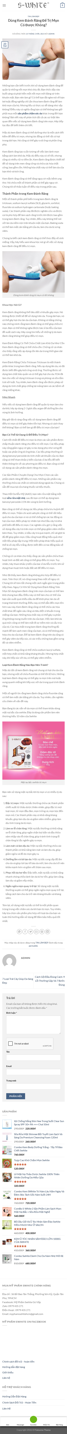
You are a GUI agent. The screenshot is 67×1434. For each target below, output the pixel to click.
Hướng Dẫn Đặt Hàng (14, 1396)
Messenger (20, 1425)
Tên (8, 1051)
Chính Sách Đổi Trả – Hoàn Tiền (19, 1402)
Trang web (11, 1080)
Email (9, 1066)
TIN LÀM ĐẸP (33, 16)
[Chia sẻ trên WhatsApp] (19, 931)
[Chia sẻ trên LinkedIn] (47, 931)
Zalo (7, 1425)
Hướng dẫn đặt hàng (13, 1366)
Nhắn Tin (46, 1425)
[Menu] (4, 5)
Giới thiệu (7, 1372)
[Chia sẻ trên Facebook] (25, 931)
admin (51, 34)
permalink (33, 946)
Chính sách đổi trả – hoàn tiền (18, 1361)
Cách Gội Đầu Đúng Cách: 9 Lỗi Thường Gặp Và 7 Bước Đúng (50, 980)
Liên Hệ (6, 1408)
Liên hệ (6, 1377)
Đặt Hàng (59, 1425)
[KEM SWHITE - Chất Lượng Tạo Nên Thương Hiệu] (33, 5)
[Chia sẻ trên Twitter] (30, 931)
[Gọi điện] (33, 1420)
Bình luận (11, 1012)
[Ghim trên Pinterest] (42, 931)
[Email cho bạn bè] (36, 931)
